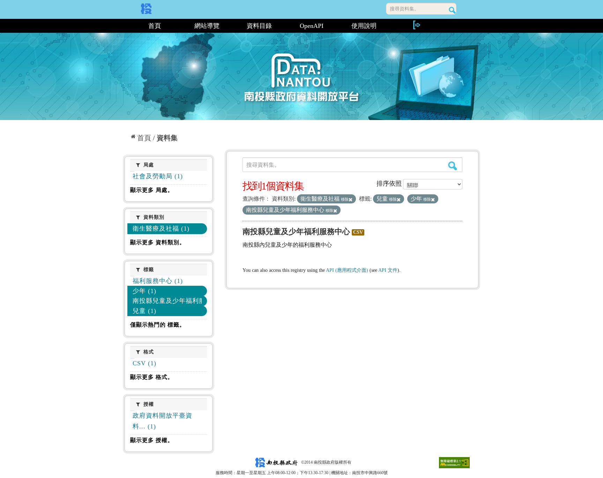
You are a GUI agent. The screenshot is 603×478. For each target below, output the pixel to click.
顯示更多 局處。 (151, 190)
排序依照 (389, 183)
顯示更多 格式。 (151, 377)
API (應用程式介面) (347, 270)
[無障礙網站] (454, 462)
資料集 (167, 138)
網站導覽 (206, 25)
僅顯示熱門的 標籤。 (157, 325)
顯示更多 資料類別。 (157, 242)
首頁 (154, 25)
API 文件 (387, 270)
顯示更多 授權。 (151, 440)
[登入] (416, 25)
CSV (358, 232)
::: (125, 25)
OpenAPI (311, 25)
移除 (345, 199)
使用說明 (364, 25)
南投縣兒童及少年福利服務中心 (296, 231)
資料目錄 (259, 25)
